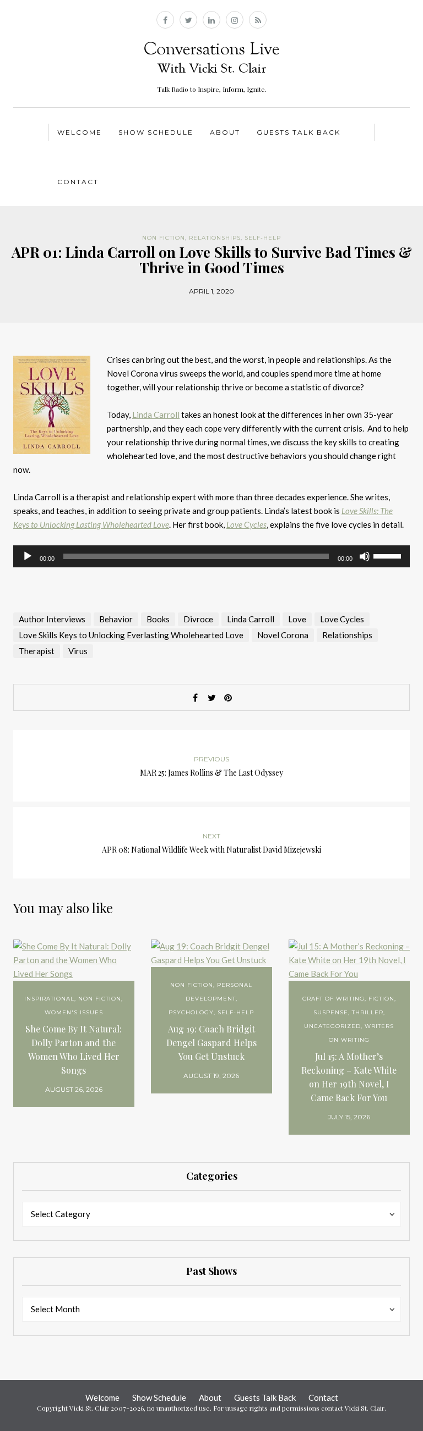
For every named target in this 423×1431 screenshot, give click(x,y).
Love (297, 619)
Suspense (330, 1012)
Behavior (116, 619)
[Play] (27, 556)
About (225, 132)
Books (158, 619)
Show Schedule (155, 132)
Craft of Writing (333, 998)
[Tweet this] (211, 697)
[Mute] (364, 556)
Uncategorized (332, 1026)
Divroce (198, 619)
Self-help (263, 237)
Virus (78, 651)
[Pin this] (228, 697)
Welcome (79, 132)
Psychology (191, 1012)
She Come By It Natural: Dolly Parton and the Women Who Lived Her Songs (73, 1049)
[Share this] (195, 697)
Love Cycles (342, 619)
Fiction (381, 998)
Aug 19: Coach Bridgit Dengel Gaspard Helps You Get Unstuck (211, 1042)
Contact (78, 182)
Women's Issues (74, 1012)
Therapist (37, 651)
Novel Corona (282, 635)
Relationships (215, 237)
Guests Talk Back (298, 132)
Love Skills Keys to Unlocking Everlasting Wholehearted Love (131, 635)
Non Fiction (163, 237)
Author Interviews (52, 619)
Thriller (367, 1012)
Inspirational (49, 998)
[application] (211, 556)
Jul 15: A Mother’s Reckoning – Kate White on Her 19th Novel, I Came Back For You (349, 1077)
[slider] (388, 555)
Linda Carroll (156, 414)
